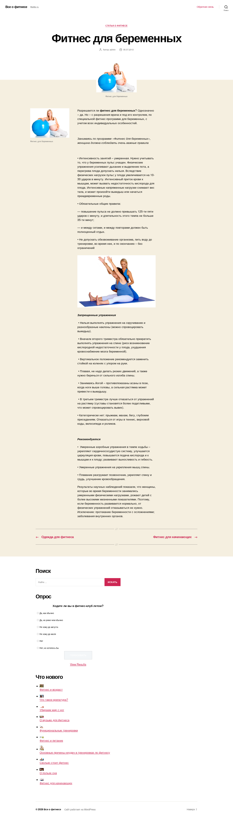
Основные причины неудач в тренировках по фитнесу (75, 752)
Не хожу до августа (49, 627)
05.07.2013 (128, 49)
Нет (41, 640)
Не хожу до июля (48, 634)
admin (113, 49)
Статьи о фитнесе (116, 25)
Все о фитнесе (16, 6)
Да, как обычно (47, 613)
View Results (78, 664)
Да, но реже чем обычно (51, 620)
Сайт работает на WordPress (80, 809)
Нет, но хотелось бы (49, 647)
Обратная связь (205, 6)
